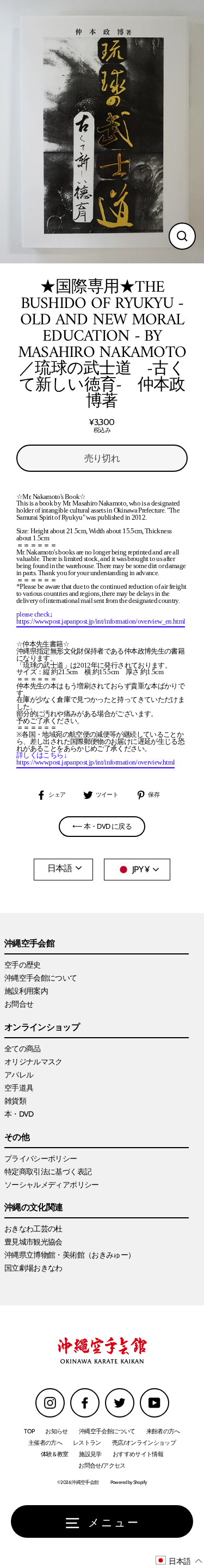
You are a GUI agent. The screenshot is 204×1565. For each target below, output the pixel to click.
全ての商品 (22, 1048)
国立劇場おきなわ (33, 1268)
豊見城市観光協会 (33, 1242)
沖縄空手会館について (40, 978)
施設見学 (90, 1454)
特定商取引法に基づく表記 (47, 1171)
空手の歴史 (22, 965)
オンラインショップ (41, 1027)
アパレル (18, 1075)
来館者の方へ (163, 1431)
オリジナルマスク (33, 1061)
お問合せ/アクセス (101, 1465)
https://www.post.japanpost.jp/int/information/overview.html (95, 762)
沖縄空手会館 (29, 943)
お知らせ (56, 1431)
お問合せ (18, 1004)
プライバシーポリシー (40, 1158)
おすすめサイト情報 (138, 1454)
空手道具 (18, 1088)
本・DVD (19, 1114)
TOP (29, 1431)
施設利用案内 (26, 991)
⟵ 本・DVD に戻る (102, 826)
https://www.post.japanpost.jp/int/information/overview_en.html (100, 621)
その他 (16, 1137)
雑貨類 (15, 1101)
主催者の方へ (45, 1442)
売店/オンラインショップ (144, 1442)
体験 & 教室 (55, 1454)
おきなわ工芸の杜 (33, 1229)
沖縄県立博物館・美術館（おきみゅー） (69, 1255)
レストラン (87, 1442)
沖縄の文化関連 (33, 1207)
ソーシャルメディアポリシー (51, 1184)
